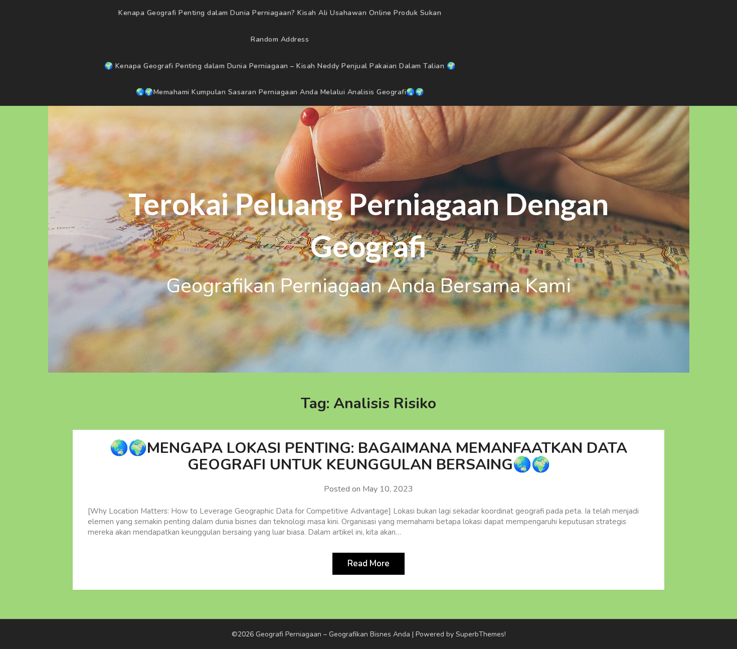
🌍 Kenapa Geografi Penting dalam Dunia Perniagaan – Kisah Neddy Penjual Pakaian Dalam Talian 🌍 (280, 66)
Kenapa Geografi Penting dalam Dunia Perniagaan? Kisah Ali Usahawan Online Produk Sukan (279, 13)
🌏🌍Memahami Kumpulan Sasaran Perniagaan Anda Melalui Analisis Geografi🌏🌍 (280, 92)
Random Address (280, 39)
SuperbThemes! (481, 634)
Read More (368, 563)
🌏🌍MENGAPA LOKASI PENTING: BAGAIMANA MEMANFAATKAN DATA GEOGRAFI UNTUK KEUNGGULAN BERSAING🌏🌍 (368, 456)
